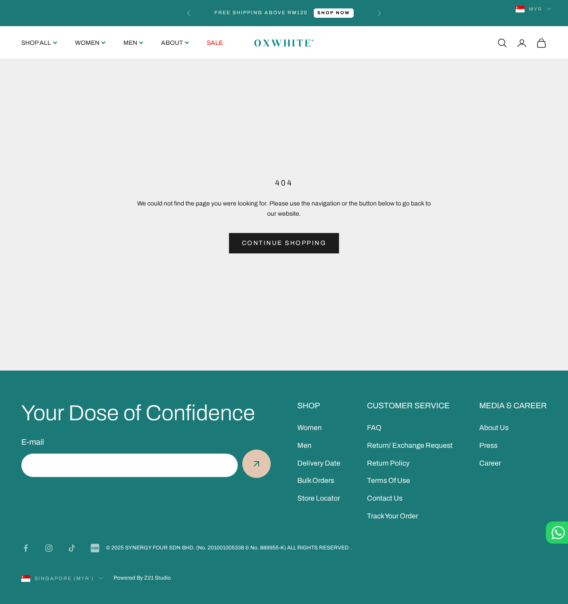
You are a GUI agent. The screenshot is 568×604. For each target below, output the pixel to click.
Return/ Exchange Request (410, 445)
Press (488, 445)
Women (87, 42)
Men (130, 42)
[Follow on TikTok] (71, 548)
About (172, 42)
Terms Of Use (388, 480)
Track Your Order (392, 516)
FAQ (374, 427)
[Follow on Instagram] (48, 548)
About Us (494, 427)
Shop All (36, 42)
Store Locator (318, 498)
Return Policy (388, 463)
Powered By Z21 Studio (142, 578)
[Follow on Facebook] (25, 548)
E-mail (32, 442)
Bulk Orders (315, 480)
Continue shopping (284, 243)
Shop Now (333, 12)
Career (490, 463)
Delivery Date (318, 463)
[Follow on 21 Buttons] (95, 548)
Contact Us (384, 498)
